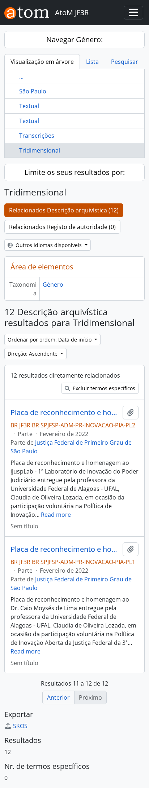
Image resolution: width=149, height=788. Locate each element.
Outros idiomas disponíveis (48, 245)
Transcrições (36, 136)
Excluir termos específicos (103, 388)
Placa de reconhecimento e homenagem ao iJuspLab (65, 412)
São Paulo (32, 91)
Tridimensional (39, 150)
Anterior (58, 697)
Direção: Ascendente (33, 353)
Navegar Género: (74, 39)
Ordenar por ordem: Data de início (50, 339)
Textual (29, 106)
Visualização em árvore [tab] (42, 62)
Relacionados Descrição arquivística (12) (64, 210)
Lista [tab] (92, 62)
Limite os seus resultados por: (75, 172)
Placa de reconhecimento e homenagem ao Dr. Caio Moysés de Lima (65, 549)
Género (53, 285)
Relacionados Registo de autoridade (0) (62, 227)
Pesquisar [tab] (124, 62)
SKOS (20, 726)
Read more (56, 515)
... (21, 76)
